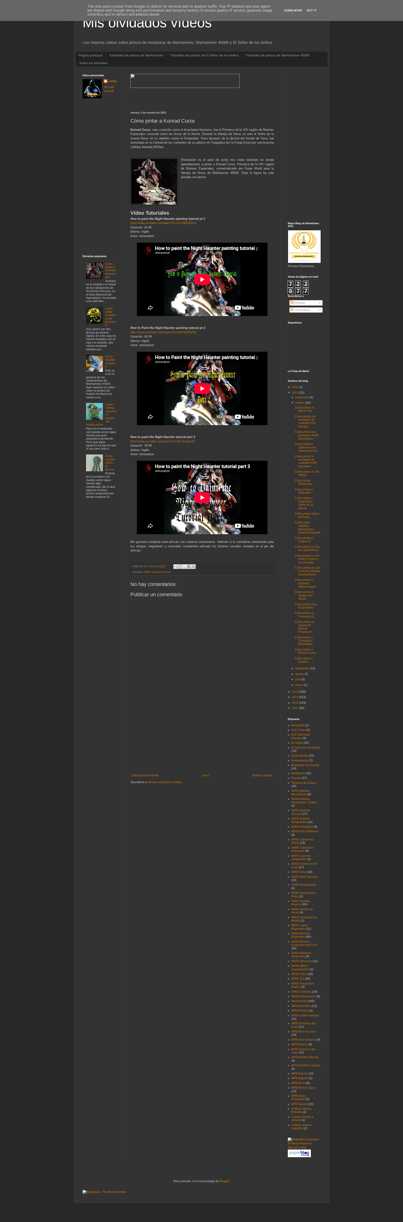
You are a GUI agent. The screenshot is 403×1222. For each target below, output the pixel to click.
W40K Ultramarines (303, 996)
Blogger (224, 1181)
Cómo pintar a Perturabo (304, 491)
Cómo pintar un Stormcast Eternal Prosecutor (304, 626)
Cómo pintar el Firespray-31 (304, 614)
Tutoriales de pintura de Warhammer (136, 55)
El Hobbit (297, 742)
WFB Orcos (298, 1083)
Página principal (90, 55)
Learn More (293, 10)
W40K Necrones (301, 961)
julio (298, 679)
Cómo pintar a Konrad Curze (305, 651)
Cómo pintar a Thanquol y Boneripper (304, 641)
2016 (295, 387)
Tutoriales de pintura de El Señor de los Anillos (204, 55)
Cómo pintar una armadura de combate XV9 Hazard (305, 421)
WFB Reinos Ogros (303, 1087)
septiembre (302, 668)
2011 (295, 708)
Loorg (152, 566)
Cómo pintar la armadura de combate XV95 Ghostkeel (306, 461)
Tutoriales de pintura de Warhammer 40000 (277, 55)
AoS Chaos (298, 730)
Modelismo (298, 773)
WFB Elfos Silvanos (303, 1039)
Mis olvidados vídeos (147, 22)
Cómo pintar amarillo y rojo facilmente (110, 317)
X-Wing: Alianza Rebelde (301, 1110)
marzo (299, 685)
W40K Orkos (299, 974)
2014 (295, 691)
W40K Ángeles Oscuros (300, 812)
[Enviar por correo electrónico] (175, 566)
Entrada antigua (262, 775)
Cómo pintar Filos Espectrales (306, 606)
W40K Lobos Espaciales (299, 927)
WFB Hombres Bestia (304, 1057)
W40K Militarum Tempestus (301, 954)
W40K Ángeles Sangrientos (300, 820)
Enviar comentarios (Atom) (165, 782)
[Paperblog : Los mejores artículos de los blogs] (299, 1156)
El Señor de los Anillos (305, 747)
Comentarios (301, 310)
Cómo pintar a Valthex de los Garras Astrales (306, 447)
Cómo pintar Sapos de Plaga (307, 515)
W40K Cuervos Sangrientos (300, 857)
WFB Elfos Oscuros (303, 1031)
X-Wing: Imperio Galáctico (301, 1126)
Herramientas (300, 760)
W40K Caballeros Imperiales (302, 849)
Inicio (205, 775)
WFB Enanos (299, 1044)
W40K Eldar (298, 872)
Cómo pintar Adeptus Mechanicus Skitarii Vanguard (307, 527)
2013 (295, 697)
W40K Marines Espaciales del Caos (304, 943)
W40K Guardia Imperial (300, 902)
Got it (312, 10)
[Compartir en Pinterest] (193, 566)
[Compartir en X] (184, 566)
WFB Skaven (299, 1104)
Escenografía (299, 755)
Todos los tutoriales (93, 63)
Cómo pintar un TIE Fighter (307, 473)
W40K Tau (297, 978)
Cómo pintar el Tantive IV (304, 539)
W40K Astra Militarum (304, 831)
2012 (295, 702)
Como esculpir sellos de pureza (110, 462)
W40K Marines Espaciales (300, 935)
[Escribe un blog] (180, 566)
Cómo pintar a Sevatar (304, 660)
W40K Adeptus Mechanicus (300, 792)
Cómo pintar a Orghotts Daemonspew (305, 583)
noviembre (302, 397)
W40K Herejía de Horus (157, 572)
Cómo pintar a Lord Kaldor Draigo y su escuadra (307, 559)
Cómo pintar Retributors (303, 482)
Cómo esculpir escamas (110, 361)
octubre (300, 402)
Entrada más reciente (145, 775)
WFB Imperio (299, 1073)
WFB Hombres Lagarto (305, 1065)
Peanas (296, 778)
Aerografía (298, 725)
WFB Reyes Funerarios (298, 1097)
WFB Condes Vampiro (305, 1015)
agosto (300, 674)
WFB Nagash (299, 1078)
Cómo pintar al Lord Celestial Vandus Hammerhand (307, 571)
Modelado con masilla (305, 765)
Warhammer (299, 1001)
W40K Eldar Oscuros (304, 876)
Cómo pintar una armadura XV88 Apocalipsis (306, 435)
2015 (295, 392)
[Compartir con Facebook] (189, 566)
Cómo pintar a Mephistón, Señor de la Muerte (304, 503)
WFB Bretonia (300, 1010)
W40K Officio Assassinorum (300, 967)
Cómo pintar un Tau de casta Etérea (307, 548)
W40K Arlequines (302, 826)
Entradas (299, 302)
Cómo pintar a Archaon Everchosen (110, 270)
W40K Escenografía (303, 884)
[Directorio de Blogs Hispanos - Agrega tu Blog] (304, 1147)
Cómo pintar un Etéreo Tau (304, 409)
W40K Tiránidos (301, 991)
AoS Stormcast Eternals (300, 736)
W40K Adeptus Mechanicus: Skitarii (304, 800)
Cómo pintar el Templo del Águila (304, 595)
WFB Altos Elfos (301, 1006)
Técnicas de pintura (303, 783)
